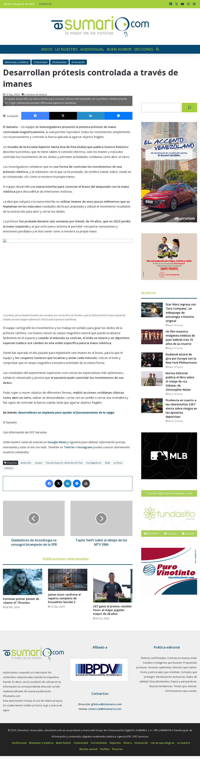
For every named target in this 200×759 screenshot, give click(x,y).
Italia (107, 462)
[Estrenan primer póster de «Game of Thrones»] (22, 582)
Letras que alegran (162, 743)
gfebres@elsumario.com (106, 704)
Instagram (85, 447)
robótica (8, 467)
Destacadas (59, 62)
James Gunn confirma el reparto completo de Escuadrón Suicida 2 (64, 598)
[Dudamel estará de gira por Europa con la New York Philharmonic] (152, 359)
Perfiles (104, 749)
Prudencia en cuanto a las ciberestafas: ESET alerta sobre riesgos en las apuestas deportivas (181, 408)
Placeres (117, 749)
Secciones (143, 49)
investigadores (93, 462)
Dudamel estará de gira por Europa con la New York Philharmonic (181, 358)
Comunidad (40, 62)
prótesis (118, 462)
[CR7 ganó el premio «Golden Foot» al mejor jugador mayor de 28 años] (112, 585)
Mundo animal (88, 749)
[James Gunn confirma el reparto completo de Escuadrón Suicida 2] (67, 580)
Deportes (115, 743)
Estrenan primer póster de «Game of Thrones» (21, 600)
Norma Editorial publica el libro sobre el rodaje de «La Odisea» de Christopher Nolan (180, 381)
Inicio (46, 49)
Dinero (127, 743)
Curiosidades (99, 743)
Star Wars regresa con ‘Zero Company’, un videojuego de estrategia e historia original (181, 313)
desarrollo (26, 462)
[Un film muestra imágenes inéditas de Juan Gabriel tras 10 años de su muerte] (152, 337)
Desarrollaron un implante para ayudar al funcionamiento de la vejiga (66, 412)
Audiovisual (92, 49)
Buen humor (119, 49)
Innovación (78, 62)
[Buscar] (189, 107)
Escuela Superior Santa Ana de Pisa (64, 462)
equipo (38, 462)
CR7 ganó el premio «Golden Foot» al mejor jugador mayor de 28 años (112, 610)
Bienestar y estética (17, 62)
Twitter (69, 447)
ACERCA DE (45, 4)
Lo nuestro (66, 49)
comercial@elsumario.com (104, 709)
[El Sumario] (100, 26)
